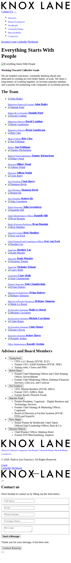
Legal (4, 465)
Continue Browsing (11, 548)
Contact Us (7, 11)
